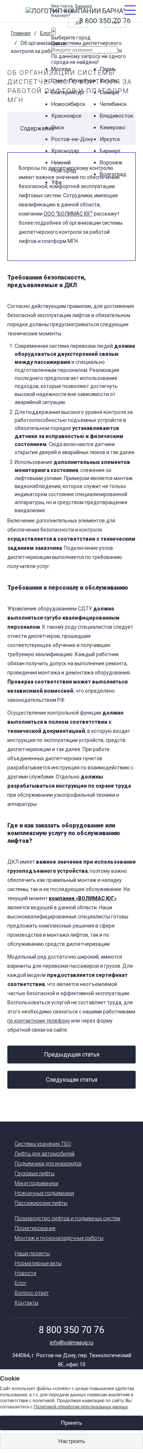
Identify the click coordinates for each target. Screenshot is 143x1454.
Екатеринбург (68, 92)
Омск (58, 127)
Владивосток (116, 116)
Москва (61, 69)
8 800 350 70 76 (71, 1330)
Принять (71, 1423)
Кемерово (112, 127)
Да (78, 22)
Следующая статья (71, 1079)
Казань (109, 80)
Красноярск (66, 116)
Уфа (56, 182)
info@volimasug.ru (72, 1342)
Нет (115, 22)
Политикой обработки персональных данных (81, 1406)
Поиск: (59, 43)
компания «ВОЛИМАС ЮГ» (83, 898)
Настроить (71, 1441)
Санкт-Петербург (73, 80)
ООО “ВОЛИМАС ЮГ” (68, 214)
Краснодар (65, 151)
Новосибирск (68, 104)
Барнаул (83, 6)
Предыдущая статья (71, 1054)
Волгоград (113, 174)
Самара (109, 92)
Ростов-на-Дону (72, 139)
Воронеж (111, 162)
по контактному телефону (38, 1021)
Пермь (108, 69)
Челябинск (113, 104)
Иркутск (110, 139)
